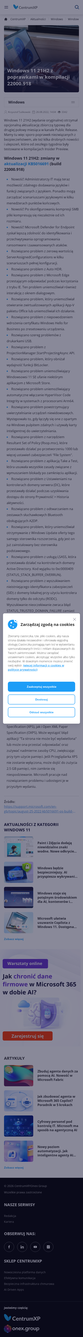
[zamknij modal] (74, 619)
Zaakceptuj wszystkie (41, 686)
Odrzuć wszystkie (41, 712)
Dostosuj (41, 699)
